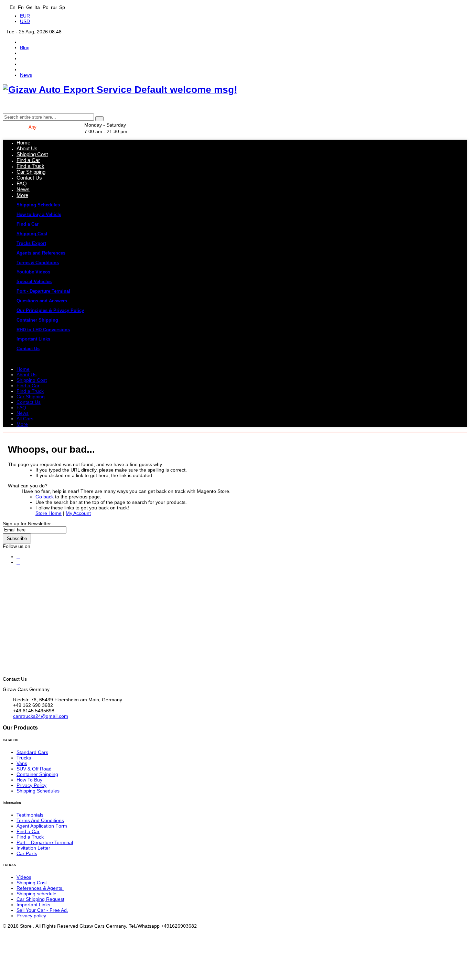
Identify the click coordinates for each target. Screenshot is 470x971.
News (26, 75)
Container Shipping (37, 320)
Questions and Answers (42, 300)
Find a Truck (30, 837)
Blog (25, 47)
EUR (25, 16)
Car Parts (27, 853)
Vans (113, 434)
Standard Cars (32, 752)
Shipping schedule (36, 893)
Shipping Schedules (38, 204)
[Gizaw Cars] (18, 556)
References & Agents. (40, 888)
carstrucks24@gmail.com (40, 716)
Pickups (80, 434)
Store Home (48, 513)
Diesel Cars (192, 434)
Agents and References (41, 253)
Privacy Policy (31, 785)
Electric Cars (282, 434)
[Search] (99, 118)
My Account (78, 513)
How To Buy (29, 780)
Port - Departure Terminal (43, 291)
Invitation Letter (33, 848)
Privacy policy (31, 915)
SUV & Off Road (34, 769)
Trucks (46, 434)
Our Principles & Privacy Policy (50, 310)
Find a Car (28, 224)
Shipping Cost (32, 233)
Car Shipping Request (40, 899)
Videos (24, 877)
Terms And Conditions (40, 820)
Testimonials (30, 815)
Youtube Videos (33, 271)
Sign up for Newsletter (27, 523)
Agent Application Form (42, 826)
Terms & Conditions (38, 262)
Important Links (33, 339)
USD (25, 21)
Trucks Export (31, 243)
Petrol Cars (149, 434)
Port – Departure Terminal (45, 842)
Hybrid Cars (236, 434)
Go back (44, 496)
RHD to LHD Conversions (43, 329)
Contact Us (28, 348)
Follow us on (16, 546)
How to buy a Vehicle (39, 214)
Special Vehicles (34, 281)
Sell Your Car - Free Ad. (42, 910)
